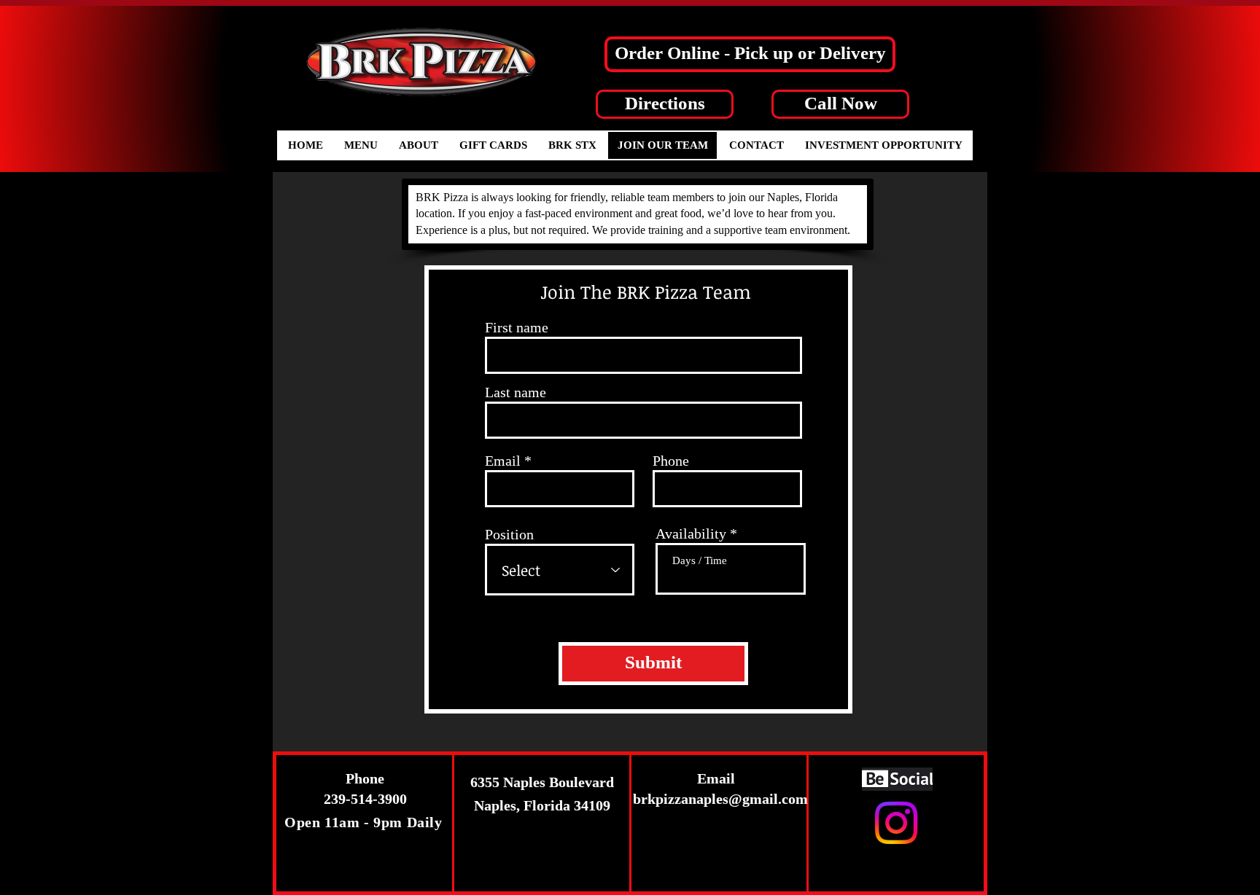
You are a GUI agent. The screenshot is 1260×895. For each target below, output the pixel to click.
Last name (515, 392)
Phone (671, 460)
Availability (691, 533)
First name (516, 327)
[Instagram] (896, 822)
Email (503, 460)
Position (509, 534)
